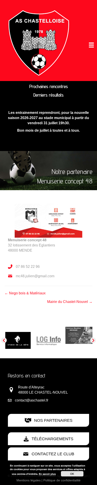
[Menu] (91, 45)
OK (72, 474)
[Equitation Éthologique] (47, 335)
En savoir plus (47, 474)
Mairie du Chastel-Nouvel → (69, 302)
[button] (4, 340)
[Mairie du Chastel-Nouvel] (77, 344)
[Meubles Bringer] (16, 335)
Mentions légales (28, 480)
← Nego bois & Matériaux (25, 293)
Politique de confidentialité (62, 480)
